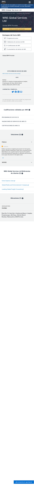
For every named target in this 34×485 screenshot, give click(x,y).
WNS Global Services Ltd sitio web (10, 73)
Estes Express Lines (8, 180)
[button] (29, 2)
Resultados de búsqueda (23, 13)
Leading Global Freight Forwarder (12, 189)
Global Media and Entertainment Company (14, 185)
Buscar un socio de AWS (8, 13)
